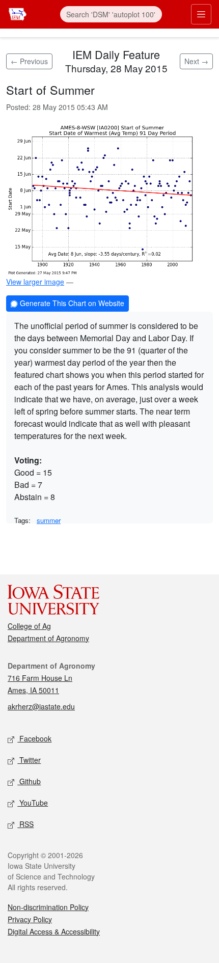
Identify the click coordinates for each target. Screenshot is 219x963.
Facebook (34, 738)
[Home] (18, 13)
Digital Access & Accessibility (54, 931)
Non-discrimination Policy (48, 907)
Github (29, 781)
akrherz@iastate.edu (41, 706)
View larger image (35, 282)
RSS (25, 824)
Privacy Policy (30, 919)
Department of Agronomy (48, 638)
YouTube (32, 802)
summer (49, 520)
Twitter (29, 760)
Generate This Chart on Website (71, 303)
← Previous (29, 61)
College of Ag (29, 626)
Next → (196, 61)
